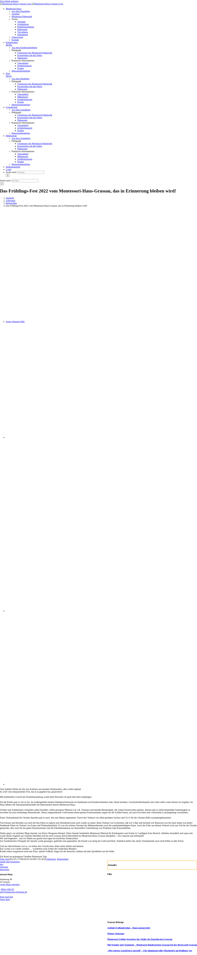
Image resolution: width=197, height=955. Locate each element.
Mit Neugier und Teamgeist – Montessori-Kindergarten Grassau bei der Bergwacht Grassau (152, 945)
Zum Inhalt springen (9, 1)
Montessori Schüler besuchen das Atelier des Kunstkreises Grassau (139, 939)
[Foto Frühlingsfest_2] (71, 611)
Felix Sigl (4, 859)
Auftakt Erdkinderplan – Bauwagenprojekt (128, 928)
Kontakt (15, 40)
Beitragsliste (62, 859)
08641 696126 (7, 889)
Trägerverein (17, 37)
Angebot (15, 14)
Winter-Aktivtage (115, 933)
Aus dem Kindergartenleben (24, 47)
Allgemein (51, 859)
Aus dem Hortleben (20, 78)
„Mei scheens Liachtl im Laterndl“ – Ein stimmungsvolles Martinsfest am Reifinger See (149, 950)
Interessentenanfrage (21, 71)
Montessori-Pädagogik (22, 16)
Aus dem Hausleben (21, 11)
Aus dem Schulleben (21, 110)
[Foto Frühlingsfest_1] (92, 437)
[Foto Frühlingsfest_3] (71, 784)
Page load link (6, 897)
